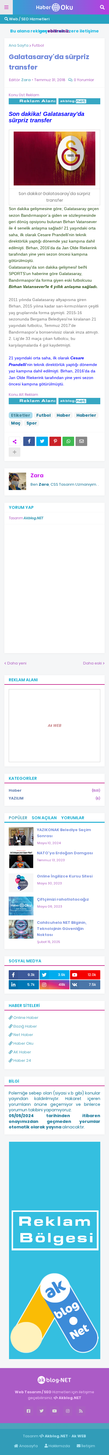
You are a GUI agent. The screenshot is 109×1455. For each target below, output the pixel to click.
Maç (15, 423)
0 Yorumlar (84, 80)
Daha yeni (16, 663)
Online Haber (25, 1017)
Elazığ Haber (24, 1026)
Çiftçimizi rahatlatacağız (63, 899)
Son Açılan (44, 818)
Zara (37, 475)
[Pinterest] (55, 441)
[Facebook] (29, 441)
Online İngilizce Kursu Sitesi (64, 876)
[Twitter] (42, 441)
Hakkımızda (59, 1446)
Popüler (18, 818)
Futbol (38, 45)
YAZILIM (54, 798)
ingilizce (60, 1426)
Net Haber (22, 1034)
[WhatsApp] (68, 441)
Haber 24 (21, 1060)
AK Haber (21, 1052)
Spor (31, 423)
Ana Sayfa (18, 45)
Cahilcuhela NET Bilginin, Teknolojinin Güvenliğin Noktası (61, 928)
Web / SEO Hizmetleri (28, 19)
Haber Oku (22, 1043)
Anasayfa (28, 1446)
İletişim (88, 1446)
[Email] (81, 441)
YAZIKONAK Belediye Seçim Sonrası (64, 833)
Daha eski (92, 663)
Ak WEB (54, 725)
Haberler (86, 415)
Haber (63, 415)
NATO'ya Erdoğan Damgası (65, 853)
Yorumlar (72, 818)
